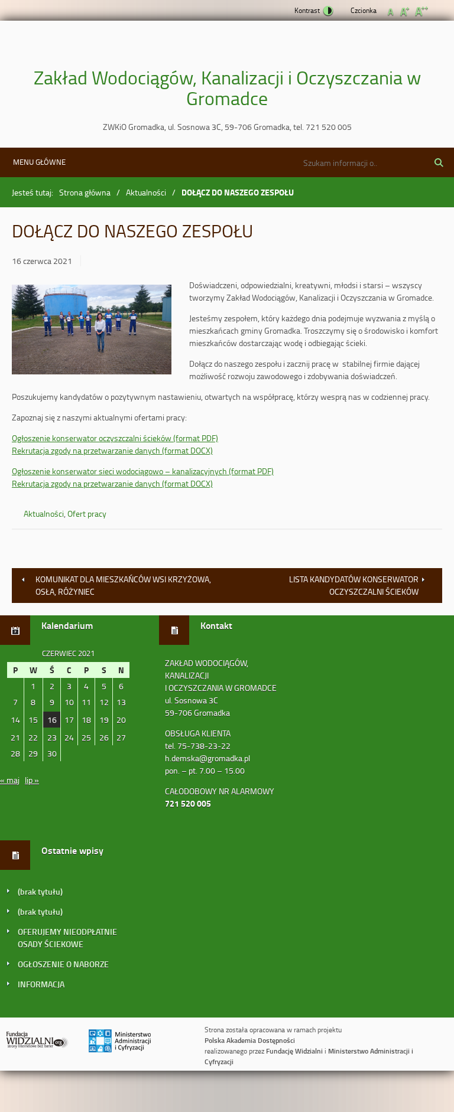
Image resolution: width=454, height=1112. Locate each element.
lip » (32, 779)
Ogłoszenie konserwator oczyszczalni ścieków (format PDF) (115, 438)
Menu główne (39, 161)
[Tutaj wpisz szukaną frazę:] (338, 162)
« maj (10, 779)
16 (52, 719)
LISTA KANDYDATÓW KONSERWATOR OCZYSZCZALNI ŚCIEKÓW (354, 585)
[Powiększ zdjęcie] (91, 331)
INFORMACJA (41, 984)
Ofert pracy (86, 513)
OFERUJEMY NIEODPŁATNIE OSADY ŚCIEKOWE (67, 938)
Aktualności (146, 192)
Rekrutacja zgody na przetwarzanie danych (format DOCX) (112, 450)
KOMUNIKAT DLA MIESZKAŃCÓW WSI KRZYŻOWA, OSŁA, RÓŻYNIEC (123, 585)
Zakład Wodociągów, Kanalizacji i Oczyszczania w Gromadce (227, 87)
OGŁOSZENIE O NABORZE (63, 964)
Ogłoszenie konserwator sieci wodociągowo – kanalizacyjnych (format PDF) (143, 471)
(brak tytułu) (40, 891)
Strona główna (85, 192)
